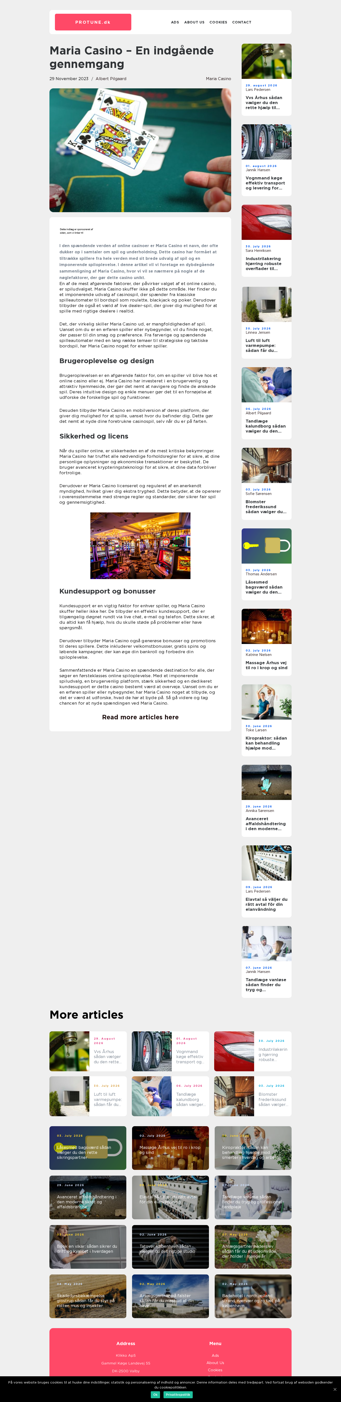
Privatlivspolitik (178, 1395)
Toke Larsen (256, 730)
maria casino (218, 78)
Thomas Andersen (261, 574)
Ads (175, 22)
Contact (241, 22)
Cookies (218, 22)
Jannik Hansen (258, 170)
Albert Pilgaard (111, 78)
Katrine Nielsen (259, 654)
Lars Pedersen (258, 89)
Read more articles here (140, 717)
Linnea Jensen (258, 332)
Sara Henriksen (258, 250)
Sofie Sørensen (259, 493)
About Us (194, 22)
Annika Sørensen (260, 810)
